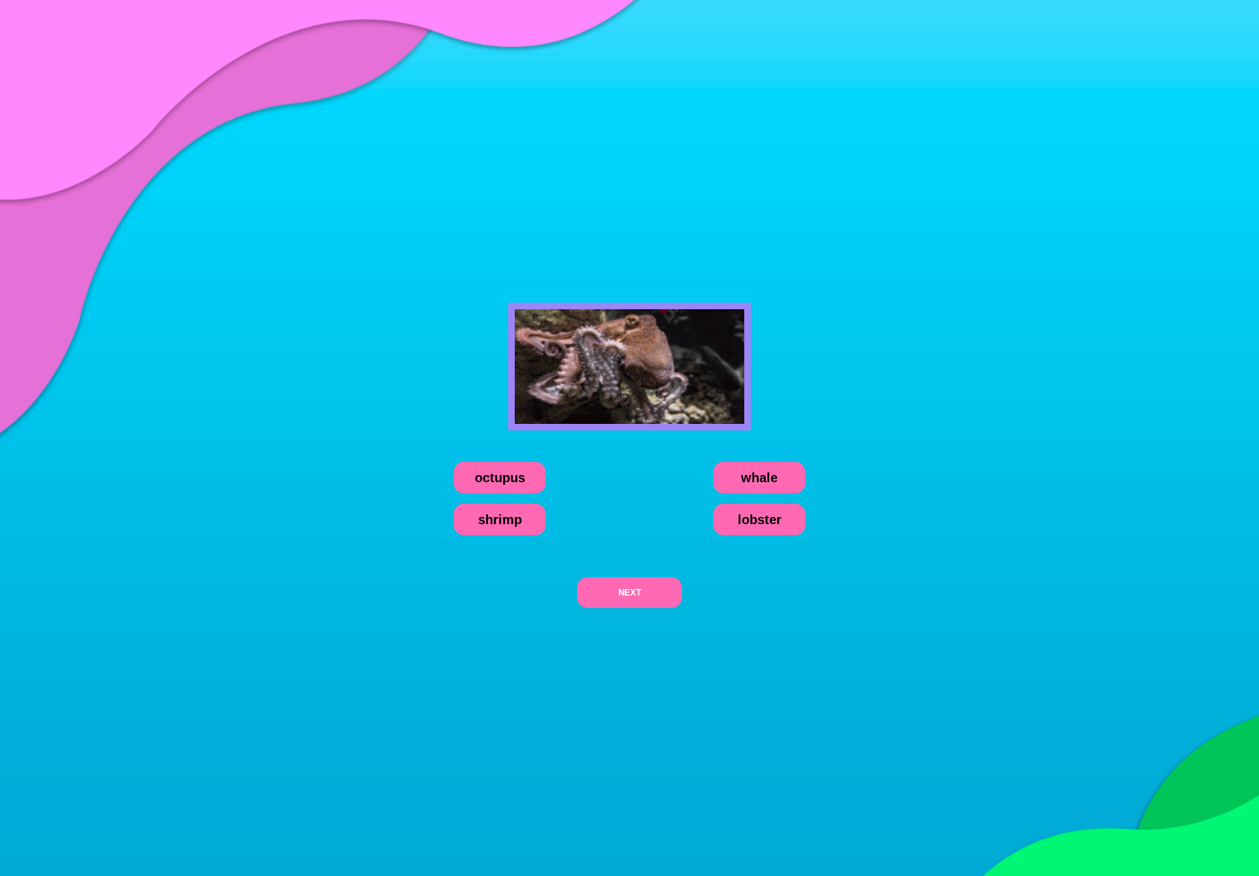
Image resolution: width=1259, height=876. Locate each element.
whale (759, 477)
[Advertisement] (629, 127)
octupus (500, 477)
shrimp (500, 519)
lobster (760, 519)
